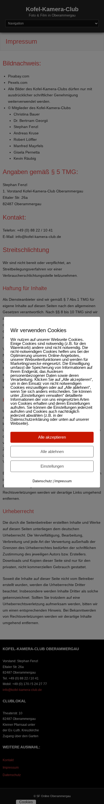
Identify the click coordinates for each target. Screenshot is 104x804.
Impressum (63, 481)
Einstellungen (52, 466)
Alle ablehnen (52, 451)
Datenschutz (42, 481)
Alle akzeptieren (52, 437)
